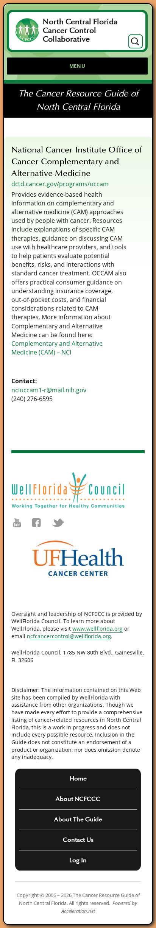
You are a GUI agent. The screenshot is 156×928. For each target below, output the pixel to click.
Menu (77, 65)
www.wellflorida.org (97, 628)
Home (78, 778)
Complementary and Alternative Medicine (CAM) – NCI (57, 347)
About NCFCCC (78, 799)
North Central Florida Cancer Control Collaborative (80, 30)
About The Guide (78, 819)
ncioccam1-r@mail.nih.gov (48, 390)
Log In (78, 860)
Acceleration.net (78, 911)
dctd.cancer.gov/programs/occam (60, 184)
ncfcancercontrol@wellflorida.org (69, 636)
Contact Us (78, 840)
